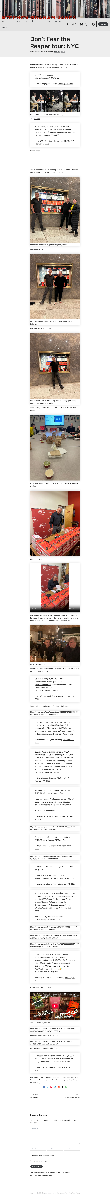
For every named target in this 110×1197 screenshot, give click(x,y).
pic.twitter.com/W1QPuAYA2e (47, 78)
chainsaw (57, 51)
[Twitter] (47, 1087)
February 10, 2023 (65, 84)
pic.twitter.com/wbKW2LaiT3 (47, 135)
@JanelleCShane (55, 132)
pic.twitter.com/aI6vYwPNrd (46, 690)
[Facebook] (44, 1087)
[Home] (3, 21)
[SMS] (62, 1087)
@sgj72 (38, 869)
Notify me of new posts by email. (40, 1161)
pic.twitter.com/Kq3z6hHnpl (61, 734)
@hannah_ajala (60, 129)
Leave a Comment (48, 51)
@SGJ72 (38, 129)
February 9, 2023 (42, 144)
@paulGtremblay (42, 682)
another (37, 119)
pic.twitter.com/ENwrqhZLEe (62, 878)
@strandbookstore (43, 685)
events (63, 51)
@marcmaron (59, 126)
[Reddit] (59, 1087)
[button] (13, 21)
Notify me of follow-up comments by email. (43, 1155)
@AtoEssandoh (65, 893)
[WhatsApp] (66, 1087)
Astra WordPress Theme (72, 1193)
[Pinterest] (51, 1087)
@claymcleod (40, 905)
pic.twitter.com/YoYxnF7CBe (47, 772)
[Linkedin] (55, 1087)
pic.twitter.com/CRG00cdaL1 (54, 840)
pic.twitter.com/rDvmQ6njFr (46, 972)
